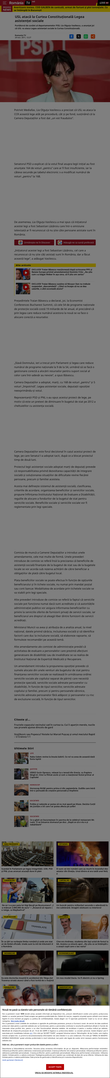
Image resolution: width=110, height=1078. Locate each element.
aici (31, 1033)
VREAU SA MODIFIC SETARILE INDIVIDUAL (54, 1072)
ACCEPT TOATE (55, 1067)
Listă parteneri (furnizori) (12, 1060)
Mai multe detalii (17, 1021)
